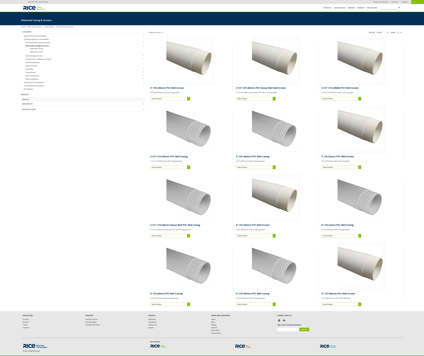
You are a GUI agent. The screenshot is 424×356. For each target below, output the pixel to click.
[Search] (399, 7)
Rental (213, 322)
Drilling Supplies (49, 27)
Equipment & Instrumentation (35, 36)
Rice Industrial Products (93, 325)
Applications (339, 8)
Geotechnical (30, 72)
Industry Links (152, 325)
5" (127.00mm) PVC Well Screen (338, 293)
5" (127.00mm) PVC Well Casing (252, 293)
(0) (414, 2)
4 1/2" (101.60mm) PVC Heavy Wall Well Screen (261, 87)
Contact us (26, 327)
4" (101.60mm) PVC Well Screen (252, 224)
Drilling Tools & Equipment (34, 82)
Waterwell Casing (36, 48)
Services (351, 8)
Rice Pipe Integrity (91, 322)
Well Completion (32, 79)
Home (23, 27)
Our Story (26, 319)
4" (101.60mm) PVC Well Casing (252, 156)
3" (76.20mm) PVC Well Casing (166, 293)
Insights (360, 8)
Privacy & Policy (216, 333)
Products (328, 8)
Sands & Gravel (31, 66)
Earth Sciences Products (34, 27)
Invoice (213, 319)
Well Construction (32, 76)
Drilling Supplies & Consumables (36, 39)
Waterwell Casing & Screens (37, 46)
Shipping (213, 325)
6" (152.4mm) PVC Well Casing (337, 224)
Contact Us (395, 2)
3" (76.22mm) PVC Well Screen (337, 156)
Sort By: (372, 32)
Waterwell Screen (36, 52)
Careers (25, 325)
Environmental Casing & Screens (38, 42)
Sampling (29, 69)
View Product (157, 99)
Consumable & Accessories (34, 86)
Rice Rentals (28, 89)
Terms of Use (215, 330)
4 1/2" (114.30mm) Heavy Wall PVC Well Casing (175, 224)
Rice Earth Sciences (91, 319)
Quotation (214, 327)
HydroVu (151, 327)
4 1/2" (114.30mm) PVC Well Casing (168, 156)
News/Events (152, 322)
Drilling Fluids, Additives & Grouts (38, 59)
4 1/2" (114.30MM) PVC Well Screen (340, 87)
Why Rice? (26, 322)
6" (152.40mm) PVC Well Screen (167, 87)
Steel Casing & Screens (34, 56)
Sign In (405, 2)
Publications (152, 319)
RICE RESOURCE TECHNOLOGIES (38, 2)
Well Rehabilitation (33, 62)
